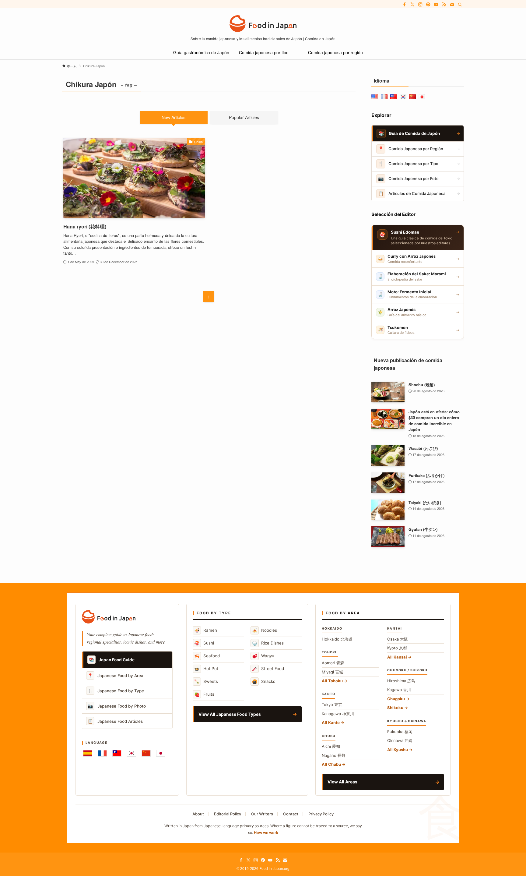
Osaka (397, 639)
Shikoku (395, 707)
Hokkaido (337, 639)
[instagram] (420, 4)
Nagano (333, 755)
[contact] (452, 4)
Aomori (333, 662)
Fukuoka (399, 731)
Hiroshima (401, 680)
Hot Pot (206, 668)
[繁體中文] (117, 753)
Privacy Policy (321, 813)
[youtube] (436, 4)
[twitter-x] (412, 4)
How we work (266, 832)
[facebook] (405, 4)
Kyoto (397, 647)
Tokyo (332, 704)
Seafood (207, 656)
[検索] (460, 4)
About (198, 813)
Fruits (204, 694)
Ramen (205, 630)
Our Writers (262, 813)
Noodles (264, 630)
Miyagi (332, 671)
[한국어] (131, 753)
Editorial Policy (227, 813)
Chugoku (396, 698)
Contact (290, 813)
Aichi (331, 746)
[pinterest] (428, 4)
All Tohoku (332, 680)
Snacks (263, 681)
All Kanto (331, 722)
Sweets (206, 681)
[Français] (102, 753)
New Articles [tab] (173, 117)
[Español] (87, 753)
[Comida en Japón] (263, 23)
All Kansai (397, 657)
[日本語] (161, 753)
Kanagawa (338, 713)
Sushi (204, 643)
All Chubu (331, 764)
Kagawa (399, 689)
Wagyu (263, 656)
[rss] (444, 4)
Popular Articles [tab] (244, 117)
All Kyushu (397, 749)
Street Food (268, 668)
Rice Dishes (268, 643)
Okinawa (399, 740)
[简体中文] (146, 753)
